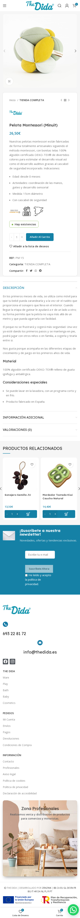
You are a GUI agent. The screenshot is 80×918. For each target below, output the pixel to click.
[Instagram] (12, 661)
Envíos (7, 726)
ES (55, 887)
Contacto (8, 761)
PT (51, 891)
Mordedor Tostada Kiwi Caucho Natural (58, 496)
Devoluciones (11, 738)
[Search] (59, 5)
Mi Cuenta (9, 719)
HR (35, 891)
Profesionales (11, 768)
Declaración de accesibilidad (20, 793)
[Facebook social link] (27, 270)
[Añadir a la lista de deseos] (32, 464)
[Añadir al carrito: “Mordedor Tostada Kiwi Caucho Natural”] (59, 514)
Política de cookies (14, 780)
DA (39, 891)
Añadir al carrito (40, 237)
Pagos (6, 732)
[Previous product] (61, 100)
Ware (6, 677)
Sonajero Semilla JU (18, 494)
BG (29, 891)
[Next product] (69, 100)
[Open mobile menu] (4, 5)
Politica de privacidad (15, 787)
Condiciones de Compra (17, 745)
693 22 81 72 (14, 633)
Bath (6, 690)
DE (68, 887)
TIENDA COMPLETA (31, 100)
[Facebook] (5, 661)
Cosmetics (9, 703)
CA (58, 887)
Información (12, 755)
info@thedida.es (40, 652)
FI (48, 891)
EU (61, 887)
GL (65, 887)
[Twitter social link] (31, 270)
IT (32, 891)
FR (75, 887)
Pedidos (8, 713)
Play (5, 684)
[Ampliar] (9, 81)
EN (71, 887)
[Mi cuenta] (67, 5)
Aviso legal (9, 774)
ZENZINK (46, 887)
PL (45, 891)
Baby (6, 696)
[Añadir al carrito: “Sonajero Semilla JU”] (21, 514)
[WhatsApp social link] (35, 270)
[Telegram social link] (40, 270)
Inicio (12, 100)
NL (42, 891)
